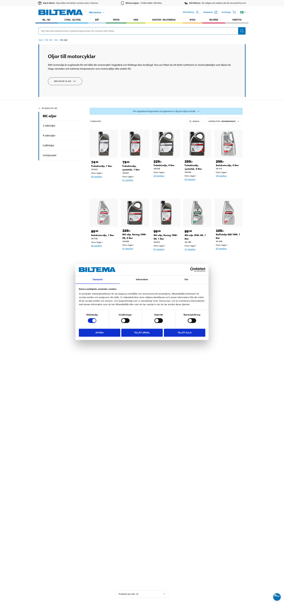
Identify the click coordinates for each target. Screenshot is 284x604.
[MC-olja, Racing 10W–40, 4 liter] (135, 213)
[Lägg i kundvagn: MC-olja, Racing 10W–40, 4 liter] (134, 256)
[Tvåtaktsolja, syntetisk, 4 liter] (197, 144)
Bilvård (213, 19)
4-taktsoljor (49, 135)
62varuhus (96, 176)
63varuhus (159, 175)
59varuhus (221, 175)
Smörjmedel (49, 155)
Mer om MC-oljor (62, 81)
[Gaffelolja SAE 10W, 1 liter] (228, 213)
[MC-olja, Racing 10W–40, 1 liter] (166, 213)
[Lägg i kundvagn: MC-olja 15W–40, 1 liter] (196, 256)
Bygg (192, 19)
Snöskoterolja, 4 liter (227, 165)
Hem (135, 19)
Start (40, 40)
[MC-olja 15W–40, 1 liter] (197, 213)
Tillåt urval (142, 332)
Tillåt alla (185, 332)
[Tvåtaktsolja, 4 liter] (166, 144)
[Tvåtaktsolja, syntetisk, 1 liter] (135, 144)
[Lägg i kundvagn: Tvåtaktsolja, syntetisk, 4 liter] (196, 186)
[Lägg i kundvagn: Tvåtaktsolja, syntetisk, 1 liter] (134, 187)
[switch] (125, 320)
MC (56, 40)
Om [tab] (186, 279)
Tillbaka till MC (49, 108)
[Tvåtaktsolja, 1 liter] (104, 144)
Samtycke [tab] (98, 279)
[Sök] (242, 31)
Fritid (116, 19)
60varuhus (96, 245)
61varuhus (127, 180)
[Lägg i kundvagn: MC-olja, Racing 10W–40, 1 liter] (165, 256)
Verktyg (237, 19)
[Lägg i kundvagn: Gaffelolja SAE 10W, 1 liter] (227, 256)
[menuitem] (47, 20)
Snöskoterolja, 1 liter (102, 235)
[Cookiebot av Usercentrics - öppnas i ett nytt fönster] (192, 269)
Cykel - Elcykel (72, 19)
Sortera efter (222, 121)
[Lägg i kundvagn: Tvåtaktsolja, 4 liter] (165, 183)
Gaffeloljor (48, 145)
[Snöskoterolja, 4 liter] (228, 144)
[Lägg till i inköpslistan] (94, 184)
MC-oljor (50, 116)
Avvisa (99, 332)
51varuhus (190, 249)
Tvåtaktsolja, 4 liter (164, 165)
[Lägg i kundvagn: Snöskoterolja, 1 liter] (103, 253)
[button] (243, 12)
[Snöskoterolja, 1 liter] (104, 213)
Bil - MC (46, 19)
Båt (97, 19)
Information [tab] (142, 279)
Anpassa (195, 121)
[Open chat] (277, 597)
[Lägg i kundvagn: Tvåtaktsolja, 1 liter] (103, 184)
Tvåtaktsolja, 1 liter (101, 166)
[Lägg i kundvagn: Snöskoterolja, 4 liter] (227, 183)
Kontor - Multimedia (164, 19)
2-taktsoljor (49, 125)
